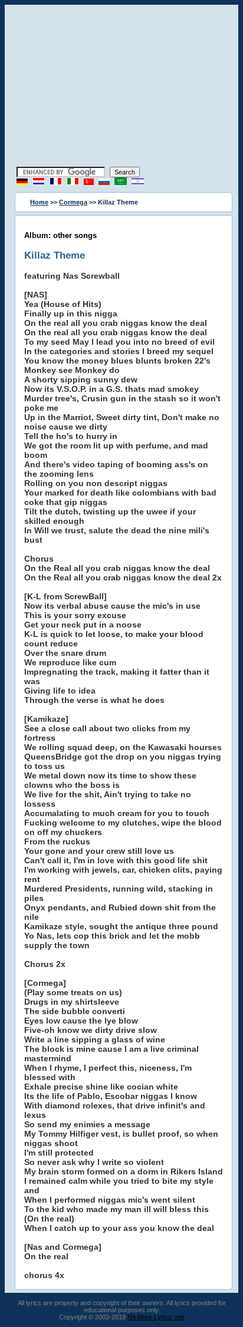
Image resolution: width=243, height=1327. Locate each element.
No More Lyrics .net (155, 1317)
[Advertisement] (121, 87)
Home (39, 202)
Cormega (73, 202)
